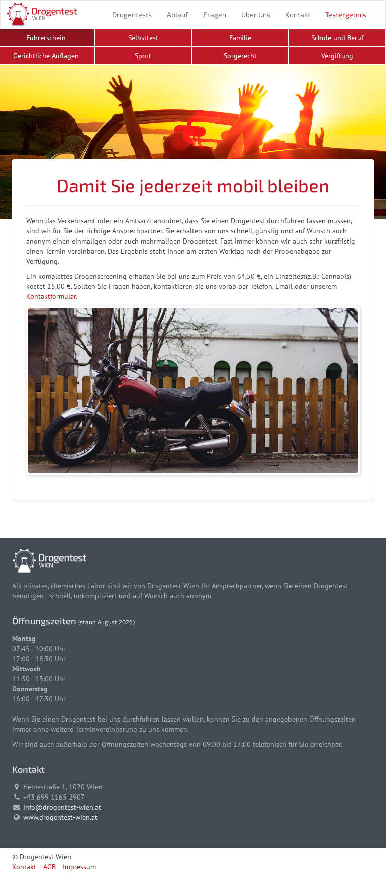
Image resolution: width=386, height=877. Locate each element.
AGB (49, 866)
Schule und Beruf (337, 37)
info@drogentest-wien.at (62, 807)
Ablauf (177, 14)
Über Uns (255, 14)
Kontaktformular (51, 296)
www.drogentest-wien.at (60, 817)
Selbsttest (143, 37)
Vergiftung (337, 55)
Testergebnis (345, 14)
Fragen (214, 14)
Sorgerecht (240, 55)
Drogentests (132, 14)
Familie (240, 37)
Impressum (79, 866)
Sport (143, 55)
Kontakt (297, 14)
